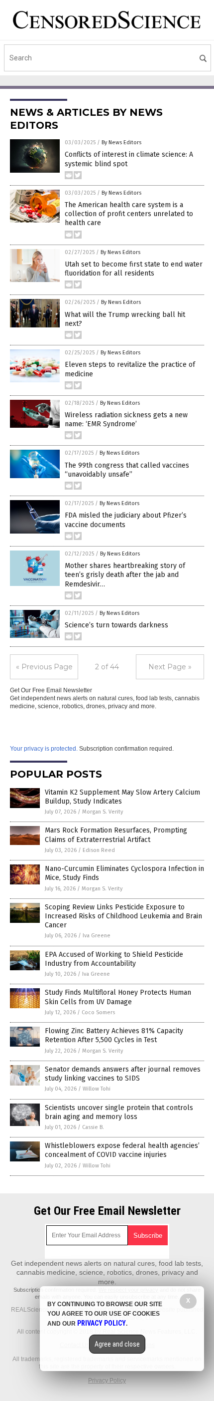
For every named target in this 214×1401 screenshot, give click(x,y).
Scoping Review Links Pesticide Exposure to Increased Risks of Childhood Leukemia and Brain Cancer (123, 916)
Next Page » (170, 666)
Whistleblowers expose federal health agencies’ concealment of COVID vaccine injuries (122, 1150)
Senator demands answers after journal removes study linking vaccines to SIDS (123, 1074)
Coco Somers (98, 1012)
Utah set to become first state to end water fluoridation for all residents (134, 269)
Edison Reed (99, 850)
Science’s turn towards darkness (116, 625)
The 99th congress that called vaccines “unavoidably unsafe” (127, 470)
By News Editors (121, 142)
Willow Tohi (96, 1089)
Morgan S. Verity (102, 812)
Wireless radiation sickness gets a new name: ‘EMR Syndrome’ (126, 419)
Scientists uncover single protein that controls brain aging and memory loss (119, 1112)
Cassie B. (93, 1127)
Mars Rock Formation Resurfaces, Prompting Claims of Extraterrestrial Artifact (116, 834)
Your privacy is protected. (44, 748)
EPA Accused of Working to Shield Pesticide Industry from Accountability (114, 959)
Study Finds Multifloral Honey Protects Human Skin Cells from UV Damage (118, 997)
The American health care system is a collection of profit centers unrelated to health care (129, 214)
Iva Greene (96, 935)
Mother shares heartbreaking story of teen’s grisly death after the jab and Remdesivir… (125, 574)
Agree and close (117, 1344)
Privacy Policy (107, 1380)
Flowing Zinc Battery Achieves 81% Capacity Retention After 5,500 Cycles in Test (114, 1035)
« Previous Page (44, 666)
